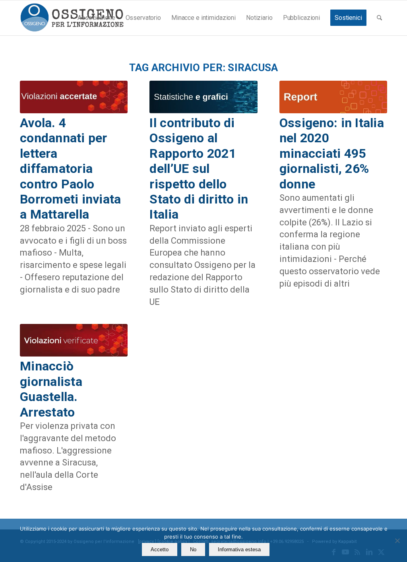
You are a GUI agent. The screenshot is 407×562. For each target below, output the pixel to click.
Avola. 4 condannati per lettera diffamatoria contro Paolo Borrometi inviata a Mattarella (70, 168)
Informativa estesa (239, 549)
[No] (397, 541)
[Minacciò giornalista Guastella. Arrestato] (74, 340)
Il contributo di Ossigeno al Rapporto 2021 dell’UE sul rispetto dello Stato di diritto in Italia (198, 168)
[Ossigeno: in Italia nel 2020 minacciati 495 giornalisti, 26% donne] (333, 97)
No (193, 549)
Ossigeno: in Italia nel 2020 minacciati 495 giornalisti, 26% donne (331, 153)
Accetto (160, 549)
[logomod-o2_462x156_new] (72, 17)
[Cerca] (379, 17)
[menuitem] (96, 17)
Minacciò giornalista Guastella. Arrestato (51, 389)
